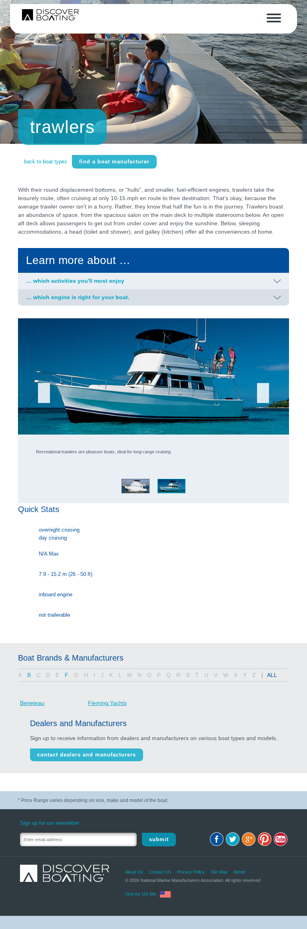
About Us (134, 871)
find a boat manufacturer (114, 162)
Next (263, 393)
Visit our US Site (140, 893)
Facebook (216, 839)
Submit (159, 839)
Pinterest (264, 839)
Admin (239, 871)
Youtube (280, 839)
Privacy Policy (191, 871)
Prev (44, 393)
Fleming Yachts (107, 703)
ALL (272, 675)
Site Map (219, 871)
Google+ (248, 839)
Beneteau (32, 703)
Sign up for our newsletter (49, 823)
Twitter (232, 839)
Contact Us (160, 871)
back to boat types (45, 162)
